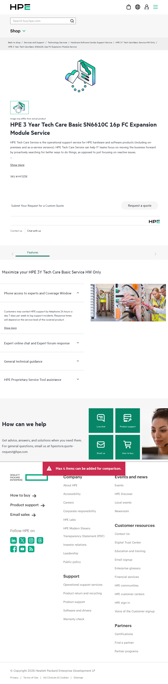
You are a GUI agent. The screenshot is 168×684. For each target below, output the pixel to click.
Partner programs (126, 651)
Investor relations (74, 545)
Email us (101, 453)
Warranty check (73, 619)
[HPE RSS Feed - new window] (31, 549)
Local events (123, 502)
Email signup (123, 559)
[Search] (72, 21)
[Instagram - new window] (31, 540)
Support (71, 576)
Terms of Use (30, 677)
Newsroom (122, 511)
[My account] (146, 6)
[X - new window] (22, 540)
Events (119, 485)
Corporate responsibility (79, 511)
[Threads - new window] (40, 540)
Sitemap (78, 677)
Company (72, 476)
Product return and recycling (82, 593)
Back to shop (14, 42)
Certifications (124, 634)
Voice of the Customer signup (135, 611)
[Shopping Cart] (128, 6)
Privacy (14, 677)
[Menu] (155, 6)
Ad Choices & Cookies (56, 677)
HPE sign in (122, 603)
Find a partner (124, 642)
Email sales (20, 514)
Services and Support (34, 42)
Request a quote (139, 205)
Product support (128, 426)
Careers (68, 502)
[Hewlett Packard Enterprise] (20, 6)
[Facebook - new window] (13, 549)
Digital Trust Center (128, 542)
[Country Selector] (137, 6)
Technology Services (57, 42)
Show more (17, 165)
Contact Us (122, 534)
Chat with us (34, 230)
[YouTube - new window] (22, 549)
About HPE (70, 485)
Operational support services (82, 584)
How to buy (127, 453)
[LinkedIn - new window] (13, 540)
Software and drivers (77, 610)
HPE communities (126, 585)
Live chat (101, 426)
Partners (123, 625)
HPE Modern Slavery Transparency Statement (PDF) (83, 532)
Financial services (127, 577)
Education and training (130, 551)
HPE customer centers (129, 594)
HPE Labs (69, 520)
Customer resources (135, 525)
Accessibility (72, 494)
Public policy (72, 562)
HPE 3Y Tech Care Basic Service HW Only (135, 42)
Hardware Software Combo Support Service (91, 42)
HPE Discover (124, 494)
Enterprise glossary (128, 568)
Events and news (131, 476)
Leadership (70, 553)
